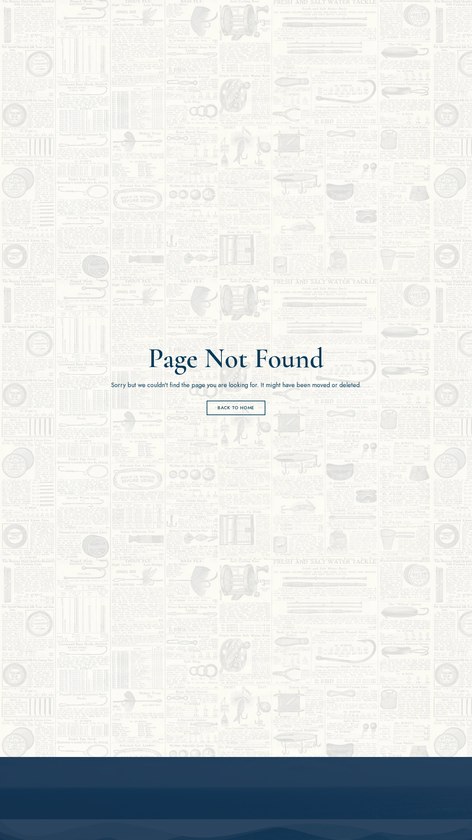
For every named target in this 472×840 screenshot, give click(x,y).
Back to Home (236, 407)
